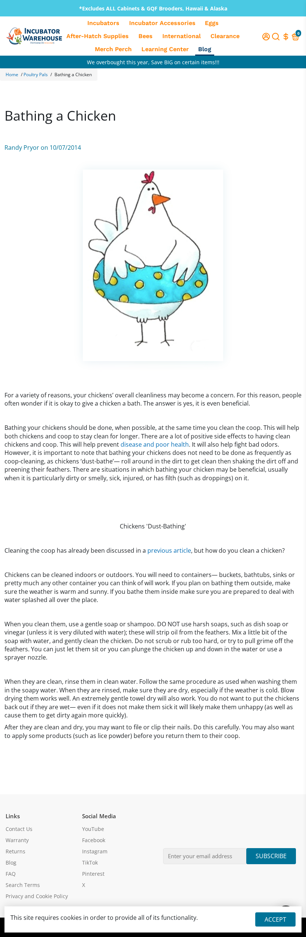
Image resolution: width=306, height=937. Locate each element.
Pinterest (93, 874)
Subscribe (271, 856)
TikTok (90, 862)
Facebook (93, 840)
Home (12, 74)
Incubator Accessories (162, 23)
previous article (169, 550)
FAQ (11, 874)
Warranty (17, 840)
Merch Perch (113, 49)
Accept (275, 919)
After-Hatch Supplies (97, 36)
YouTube (93, 829)
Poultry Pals (36, 74)
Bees (145, 36)
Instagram (94, 851)
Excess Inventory (153, 59)
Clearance (225, 36)
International (181, 36)
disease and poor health (155, 444)
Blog (204, 49)
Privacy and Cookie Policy (37, 896)
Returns (15, 851)
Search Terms (23, 885)
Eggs (212, 23)
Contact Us (19, 829)
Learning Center (165, 49)
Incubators (103, 23)
